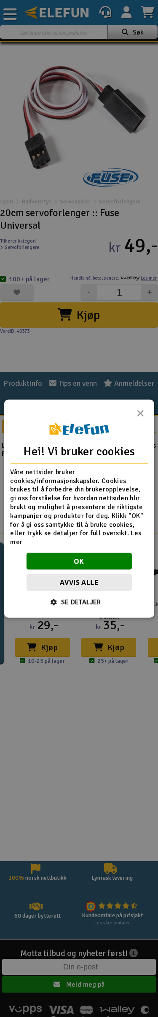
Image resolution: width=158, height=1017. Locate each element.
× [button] (140, 415)
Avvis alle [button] (79, 582)
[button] (79, 602)
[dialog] (79, 508)
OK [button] (79, 561)
